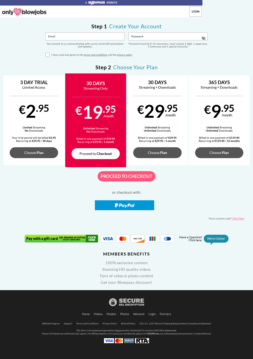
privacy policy (124, 54)
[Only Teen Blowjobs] (24, 12)
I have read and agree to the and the (91, 55)
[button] (33, 120)
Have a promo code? (226, 218)
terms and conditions (95, 54)
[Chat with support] (202, 239)
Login (195, 11)
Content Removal (202, 333)
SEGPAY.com (153, 333)
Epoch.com (59, 333)
